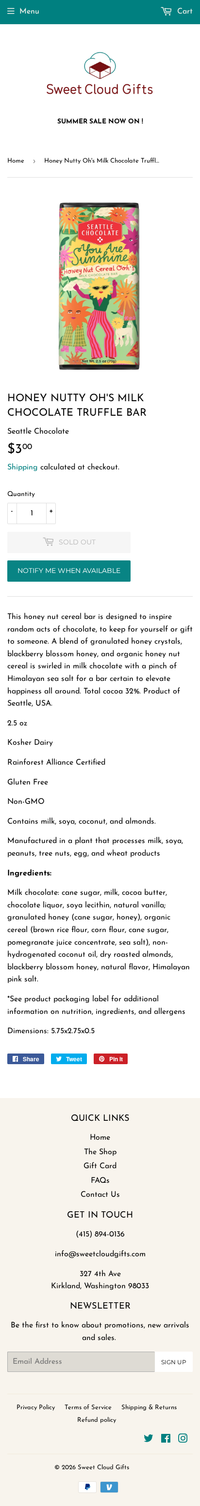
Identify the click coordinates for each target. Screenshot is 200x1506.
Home (15, 161)
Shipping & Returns (149, 1407)
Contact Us (100, 1195)
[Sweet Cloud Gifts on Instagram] (183, 1440)
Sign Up (173, 1362)
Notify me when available (68, 570)
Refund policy (96, 1420)
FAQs (100, 1181)
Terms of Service (88, 1407)
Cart (184, 11)
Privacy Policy (36, 1407)
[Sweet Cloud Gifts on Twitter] (148, 1440)
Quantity (21, 494)
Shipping (22, 467)
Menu (29, 11)
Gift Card (100, 1166)
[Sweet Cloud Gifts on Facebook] (166, 1440)
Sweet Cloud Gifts (103, 1467)
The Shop (100, 1152)
